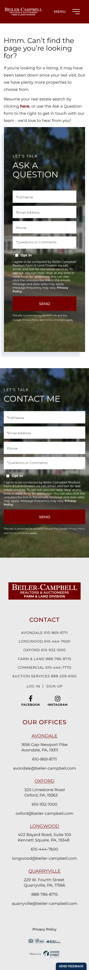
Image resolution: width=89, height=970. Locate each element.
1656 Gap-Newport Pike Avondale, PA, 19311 (45, 747)
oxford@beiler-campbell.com (44, 813)
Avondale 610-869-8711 (44, 632)
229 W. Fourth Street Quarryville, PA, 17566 (44, 883)
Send (44, 303)
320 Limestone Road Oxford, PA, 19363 (44, 793)
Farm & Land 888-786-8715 (44, 659)
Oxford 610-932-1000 (44, 650)
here (24, 106)
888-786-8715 (44, 894)
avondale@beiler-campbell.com (44, 768)
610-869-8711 (44, 759)
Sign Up (54, 686)
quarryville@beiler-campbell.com (44, 903)
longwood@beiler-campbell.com (44, 858)
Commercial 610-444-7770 (44, 667)
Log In (33, 686)
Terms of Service (55, 320)
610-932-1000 (44, 804)
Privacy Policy (30, 320)
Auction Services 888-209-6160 (44, 676)
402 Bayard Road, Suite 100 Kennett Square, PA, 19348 (44, 838)
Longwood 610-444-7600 (44, 641)
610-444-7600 (44, 849)
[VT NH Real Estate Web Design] (44, 954)
